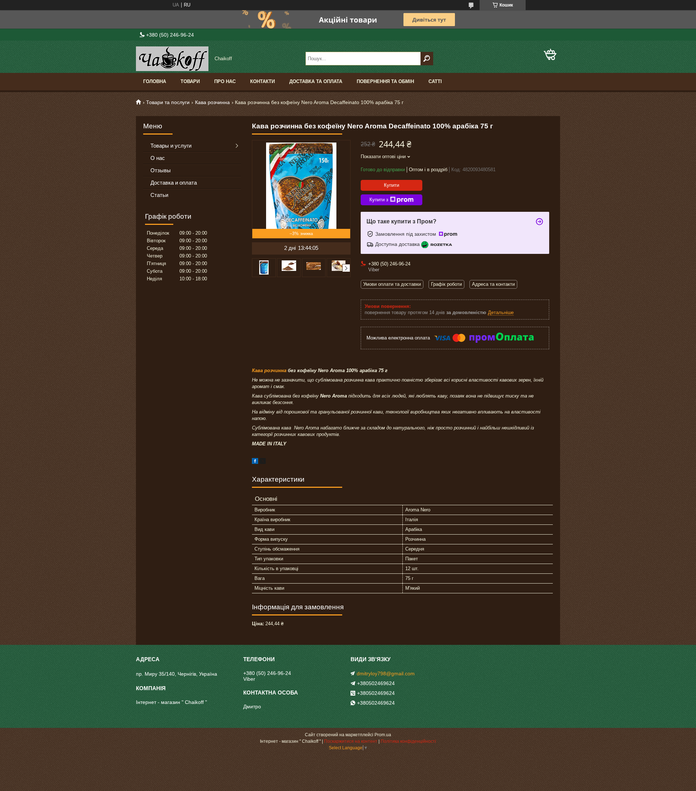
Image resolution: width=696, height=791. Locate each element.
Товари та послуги (168, 102)
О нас (157, 158)
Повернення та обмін (385, 81)
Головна (154, 81)
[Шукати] (426, 58)
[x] (263, 462)
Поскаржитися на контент (350, 741)
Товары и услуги (170, 146)
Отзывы (160, 170)
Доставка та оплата (315, 81)
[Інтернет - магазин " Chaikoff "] (172, 58)
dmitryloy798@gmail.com (386, 673)
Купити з (378, 199)
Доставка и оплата (173, 183)
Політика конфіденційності (408, 741)
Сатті (435, 81)
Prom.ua (382, 734)
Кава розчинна (212, 102)
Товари (190, 81)
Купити (391, 185)
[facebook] (255, 462)
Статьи (159, 195)
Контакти (262, 81)
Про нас (225, 81)
